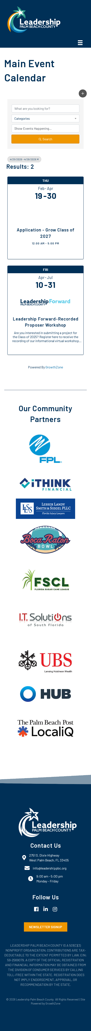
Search (47, 139)
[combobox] (45, 118)
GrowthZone (54, 367)
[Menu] (80, 42)
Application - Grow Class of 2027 (45, 232)
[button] (83, 93)
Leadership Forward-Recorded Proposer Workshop (46, 321)
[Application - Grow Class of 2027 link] (45, 212)
